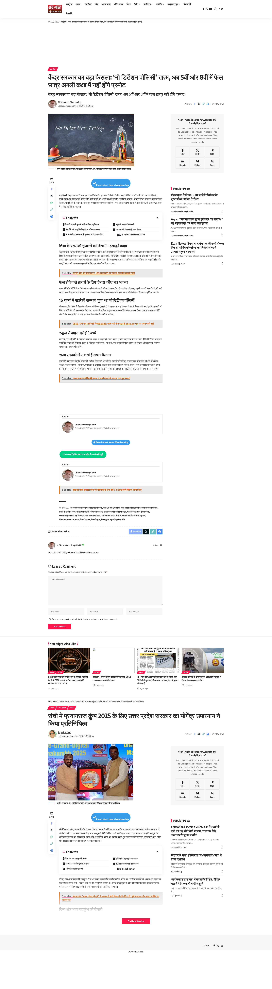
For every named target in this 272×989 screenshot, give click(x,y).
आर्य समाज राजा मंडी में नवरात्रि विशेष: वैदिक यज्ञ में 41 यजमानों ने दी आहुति (195, 881)
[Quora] (212, 163)
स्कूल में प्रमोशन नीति (117, 519)
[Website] (161, 545)
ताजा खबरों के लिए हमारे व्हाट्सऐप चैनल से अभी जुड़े (83, 454)
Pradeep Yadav (179, 264)
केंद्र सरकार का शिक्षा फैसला (130, 508)
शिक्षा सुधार (105, 519)
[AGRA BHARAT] (55, 9)
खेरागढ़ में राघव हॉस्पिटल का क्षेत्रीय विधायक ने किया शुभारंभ (196, 857)
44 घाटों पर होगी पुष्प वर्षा (74, 868)
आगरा (52, 708)
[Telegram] (212, 152)
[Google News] (210, 9)
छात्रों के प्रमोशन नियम (67, 512)
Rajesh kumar (64, 732)
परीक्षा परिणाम (94, 512)
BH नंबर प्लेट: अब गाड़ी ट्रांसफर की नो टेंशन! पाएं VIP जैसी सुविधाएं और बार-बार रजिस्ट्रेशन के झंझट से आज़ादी (157, 680)
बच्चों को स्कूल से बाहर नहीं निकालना (71, 515)
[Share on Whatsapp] (51, 202)
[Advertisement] (136, 44)
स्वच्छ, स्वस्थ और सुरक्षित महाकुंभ (77, 863)
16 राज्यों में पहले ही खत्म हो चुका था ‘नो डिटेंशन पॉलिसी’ (84, 234)
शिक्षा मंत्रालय (140, 515)
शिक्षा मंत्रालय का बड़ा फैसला (69, 519)
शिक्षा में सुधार (95, 519)
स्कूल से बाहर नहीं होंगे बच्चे (125, 224)
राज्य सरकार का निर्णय (92, 515)
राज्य (72, 708)
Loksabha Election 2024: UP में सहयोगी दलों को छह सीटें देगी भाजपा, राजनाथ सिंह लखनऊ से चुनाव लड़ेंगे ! (195, 831)
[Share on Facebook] (195, 104)
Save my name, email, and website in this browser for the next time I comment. (84, 619)
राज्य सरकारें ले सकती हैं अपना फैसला (128, 229)
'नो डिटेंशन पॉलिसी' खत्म (78, 508)
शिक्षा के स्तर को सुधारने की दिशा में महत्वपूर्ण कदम (82, 224)
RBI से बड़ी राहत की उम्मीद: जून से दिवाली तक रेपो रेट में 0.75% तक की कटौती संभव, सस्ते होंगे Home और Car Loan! (68, 680)
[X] (207, 9)
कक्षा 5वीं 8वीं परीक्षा (95, 508)
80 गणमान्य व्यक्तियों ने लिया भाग (127, 864)
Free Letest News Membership (112, 185)
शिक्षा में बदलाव (85, 519)
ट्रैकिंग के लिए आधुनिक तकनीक (127, 858)
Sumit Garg (177, 871)
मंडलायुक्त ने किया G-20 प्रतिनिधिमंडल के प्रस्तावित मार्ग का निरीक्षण (194, 197)
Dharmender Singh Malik (69, 102)
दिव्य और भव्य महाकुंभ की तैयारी (76, 858)
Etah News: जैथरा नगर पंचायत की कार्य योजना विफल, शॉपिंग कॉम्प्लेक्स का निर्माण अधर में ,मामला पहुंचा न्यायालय (197, 247)
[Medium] (197, 163)
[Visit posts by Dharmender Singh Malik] (51, 545)
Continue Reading (136, 921)
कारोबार (52, 672)
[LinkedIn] (182, 163)
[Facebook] (203, 9)
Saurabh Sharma (180, 847)
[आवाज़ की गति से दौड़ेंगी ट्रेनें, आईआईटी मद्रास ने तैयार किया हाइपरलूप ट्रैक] (203, 660)
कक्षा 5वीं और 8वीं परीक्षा (111, 508)
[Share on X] (199, 104)
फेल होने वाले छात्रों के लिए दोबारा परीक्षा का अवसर (83, 229)
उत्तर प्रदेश (62, 708)
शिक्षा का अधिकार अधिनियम (125, 515)
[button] (215, 9)
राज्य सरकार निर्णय (108, 515)
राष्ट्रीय (52, 69)
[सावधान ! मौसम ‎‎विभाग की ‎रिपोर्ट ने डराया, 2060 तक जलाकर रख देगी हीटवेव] (114, 660)
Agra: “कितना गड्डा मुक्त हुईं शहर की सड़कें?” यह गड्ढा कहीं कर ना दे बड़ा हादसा (197, 221)
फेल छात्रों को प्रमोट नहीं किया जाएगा (113, 512)
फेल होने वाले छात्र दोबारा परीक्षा (138, 512)
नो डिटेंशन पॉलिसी (82, 512)
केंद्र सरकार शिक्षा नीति (149, 508)
